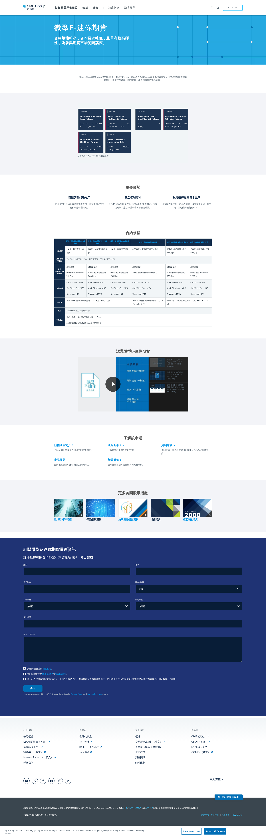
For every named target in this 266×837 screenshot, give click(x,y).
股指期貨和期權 (63, 519)
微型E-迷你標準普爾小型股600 (200, 242)
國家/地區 (139, 582)
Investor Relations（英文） (38, 757)
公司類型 (139, 600)
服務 (95, 7)
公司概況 (28, 736)
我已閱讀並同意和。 (47, 674)
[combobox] (189, 589)
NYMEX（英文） (200, 747)
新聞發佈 (113, 460)
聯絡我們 (28, 763)
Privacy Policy (77, 694)
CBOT (130, 808)
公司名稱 (27, 617)
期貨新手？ (115, 445)
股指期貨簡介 (62, 445)
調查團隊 (140, 757)
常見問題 (59, 460)
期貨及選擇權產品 (66, 7)
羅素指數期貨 (190, 519)
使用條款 (46, 674)
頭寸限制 (140, 763)
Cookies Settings (191, 831)
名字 (137, 565)
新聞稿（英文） (32, 747)
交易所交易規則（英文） (148, 742)
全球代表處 (85, 736)
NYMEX (138, 808)
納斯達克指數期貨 (128, 519)
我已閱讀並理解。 (39, 669)
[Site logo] (34, 7)
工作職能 (27, 600)
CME (125, 808)
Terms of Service (94, 694)
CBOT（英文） (199, 742)
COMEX (149, 808)
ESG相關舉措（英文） (35, 742)
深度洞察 (114, 7)
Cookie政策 (60, 674)
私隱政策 (46, 669)
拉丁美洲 (84, 742)
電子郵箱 (27, 582)
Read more (68, 508)
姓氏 (25, 565)
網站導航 (205, 815)
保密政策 (140, 752)
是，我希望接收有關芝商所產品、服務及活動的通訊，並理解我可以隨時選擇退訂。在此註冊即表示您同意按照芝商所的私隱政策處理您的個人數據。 (100, 679)
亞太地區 (84, 752)
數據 (85, 7)
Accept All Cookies (215, 831)
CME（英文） (199, 736)
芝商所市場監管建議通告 (148, 747)
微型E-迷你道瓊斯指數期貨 (148, 242)
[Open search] (212, 8)
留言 (29, 634)
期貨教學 (130, 7)
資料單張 (167, 445)
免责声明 (215, 815)
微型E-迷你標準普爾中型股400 (177, 242)
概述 (137, 736)
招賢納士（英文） (33, 752)
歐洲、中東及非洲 (89, 747)
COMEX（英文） (200, 752)
